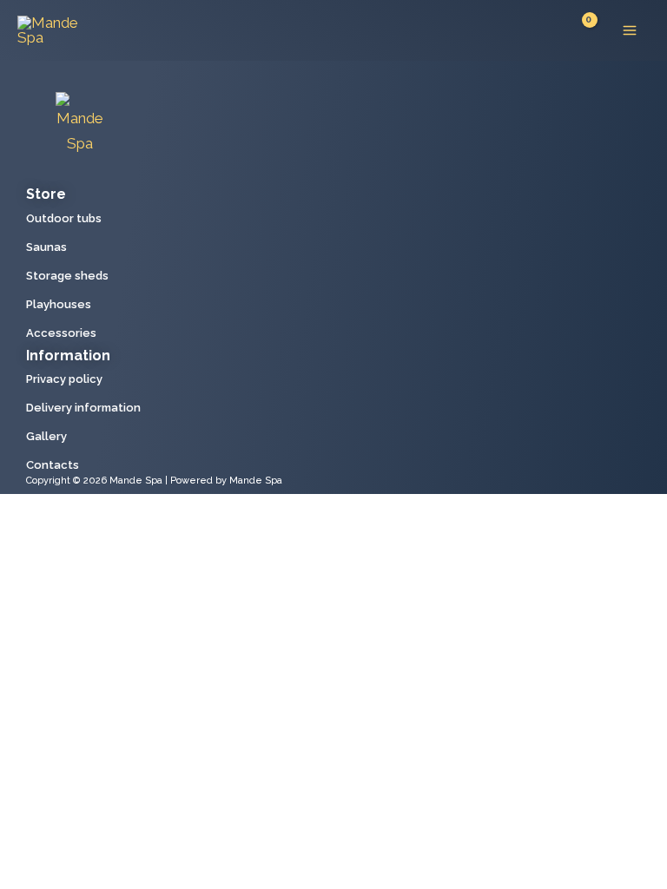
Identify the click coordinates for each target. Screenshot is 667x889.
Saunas (46, 247)
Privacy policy (64, 378)
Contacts (52, 464)
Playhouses (58, 304)
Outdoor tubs (64, 218)
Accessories (61, 332)
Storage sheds (67, 275)
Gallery (46, 436)
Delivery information (83, 407)
